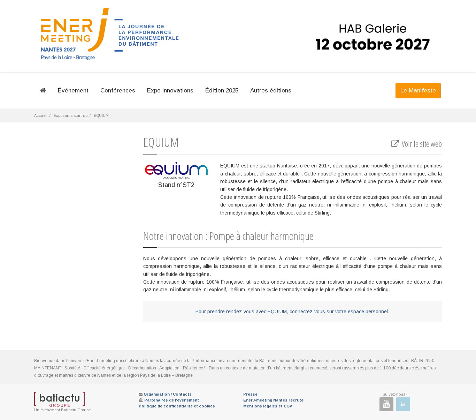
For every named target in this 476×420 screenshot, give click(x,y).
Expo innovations (170, 90)
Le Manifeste (418, 90)
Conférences (117, 90)
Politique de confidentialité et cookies (177, 406)
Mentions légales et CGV (267, 406)
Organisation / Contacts (168, 394)
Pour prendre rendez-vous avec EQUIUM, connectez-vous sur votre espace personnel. (292, 311)
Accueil (40, 115)
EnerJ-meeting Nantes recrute (273, 400)
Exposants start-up (70, 115)
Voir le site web (421, 143)
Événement (73, 90)
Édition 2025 (221, 90)
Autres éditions (270, 90)
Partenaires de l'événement (171, 400)
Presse (250, 394)
